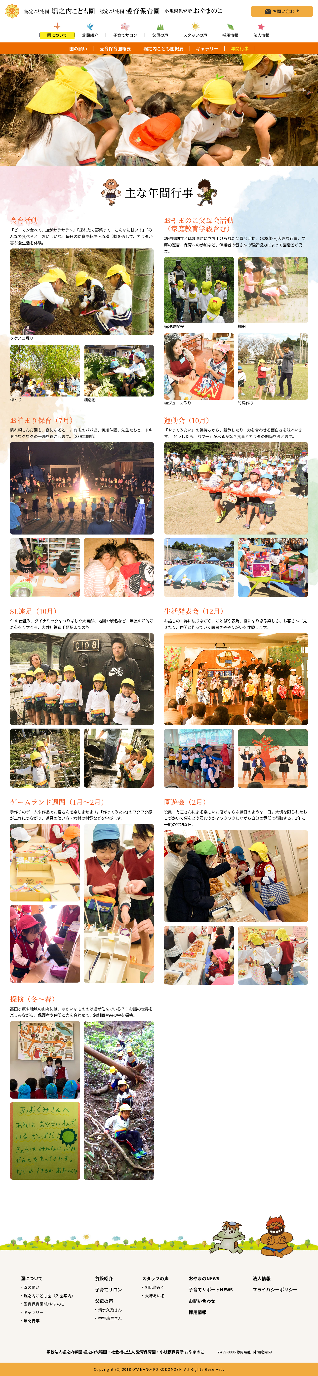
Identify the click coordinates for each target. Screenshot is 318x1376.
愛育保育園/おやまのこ (44, 1304)
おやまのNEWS (204, 1278)
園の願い (32, 1287)
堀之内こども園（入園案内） (49, 1296)
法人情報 (262, 1278)
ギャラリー (33, 1312)
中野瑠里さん (110, 1318)
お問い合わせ (202, 1301)
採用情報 (197, 1312)
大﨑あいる (155, 1296)
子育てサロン (108, 1289)
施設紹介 (104, 1278)
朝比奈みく (155, 1287)
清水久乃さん (110, 1310)
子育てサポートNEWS (211, 1289)
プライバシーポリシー (275, 1289)
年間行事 (32, 1321)
